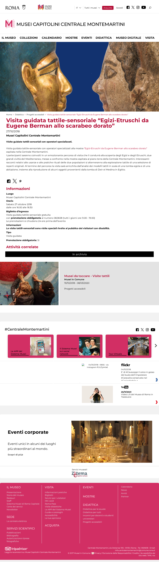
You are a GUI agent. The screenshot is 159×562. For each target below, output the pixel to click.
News (124, 490)
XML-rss (151, 555)
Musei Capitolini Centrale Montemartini (70, 24)
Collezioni (29, 38)
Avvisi (124, 493)
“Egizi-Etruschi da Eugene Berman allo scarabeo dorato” (115, 148)
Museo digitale (128, 38)
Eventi (86, 38)
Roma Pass (50, 504)
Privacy (97, 553)
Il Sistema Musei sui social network (68, 351)
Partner (125, 496)
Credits (135, 553)
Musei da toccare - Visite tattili (86, 276)
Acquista (107, 8)
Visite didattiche (53, 506)
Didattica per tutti (92, 512)
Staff (9, 501)
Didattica (104, 38)
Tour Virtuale (115, 354)
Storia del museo (15, 495)
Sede (10, 517)
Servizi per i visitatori (55, 498)
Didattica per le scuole (94, 509)
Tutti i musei (90, 8)
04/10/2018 (137, 375)
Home (9, 114)
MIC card (49, 501)
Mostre (72, 38)
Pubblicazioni (14, 532)
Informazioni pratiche (56, 492)
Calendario (52, 38)
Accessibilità (51, 515)
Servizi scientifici (21, 528)
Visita (149, 38)
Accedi (119, 8)
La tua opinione (53, 518)
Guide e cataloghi (54, 512)
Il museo (9, 38)
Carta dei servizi (15, 506)
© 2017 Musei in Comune (79, 553)
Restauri (11, 498)
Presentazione (14, 492)
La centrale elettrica (17, 521)
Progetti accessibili (35, 114)
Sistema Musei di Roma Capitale (23, 504)
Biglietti (49, 495)
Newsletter (12, 509)
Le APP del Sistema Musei (18, 352)
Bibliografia (12, 535)
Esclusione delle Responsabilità (116, 553)
